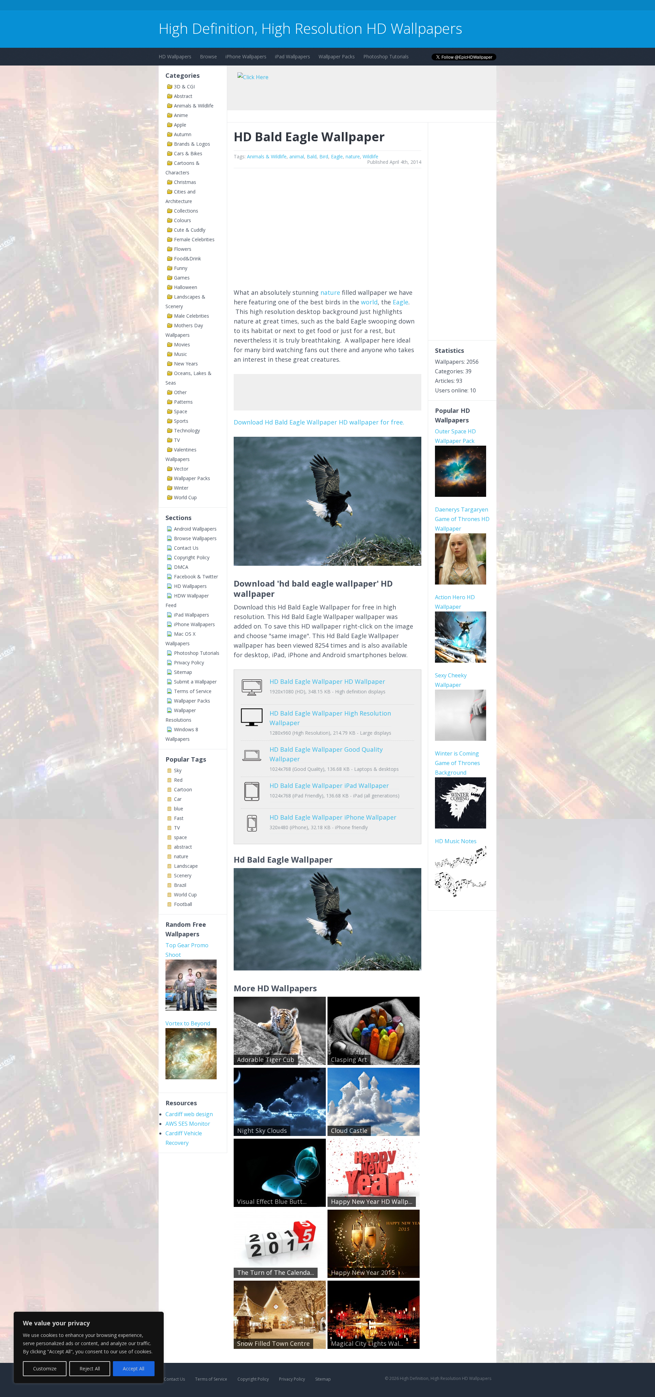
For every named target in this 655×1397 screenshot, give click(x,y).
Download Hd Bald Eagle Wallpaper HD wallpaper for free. (319, 422)
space (180, 837)
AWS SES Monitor (187, 1123)
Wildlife (370, 156)
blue (178, 808)
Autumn (182, 134)
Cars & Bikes (188, 153)
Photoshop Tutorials (386, 56)
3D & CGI (184, 86)
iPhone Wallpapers (245, 56)
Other (180, 392)
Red (178, 780)
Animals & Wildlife (194, 105)
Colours (182, 220)
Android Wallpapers (195, 528)
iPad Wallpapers (292, 56)
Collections (186, 210)
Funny (180, 268)
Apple (180, 124)
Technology (187, 430)
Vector (181, 468)
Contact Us (186, 548)
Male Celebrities (191, 316)
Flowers (182, 249)
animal (296, 156)
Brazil (180, 885)
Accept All (133, 1368)
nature (181, 856)
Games (182, 277)
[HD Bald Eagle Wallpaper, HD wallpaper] (327, 968)
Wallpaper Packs (337, 56)
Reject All (89, 1368)
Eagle (337, 156)
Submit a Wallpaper (195, 681)
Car (177, 799)
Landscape (186, 866)
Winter (181, 488)
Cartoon (183, 789)
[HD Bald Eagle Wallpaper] (327, 563)
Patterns (183, 402)
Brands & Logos (192, 144)
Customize (45, 1368)
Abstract (183, 96)
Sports (181, 421)
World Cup (185, 497)
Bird (323, 156)
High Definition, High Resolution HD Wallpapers (310, 28)
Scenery (182, 875)
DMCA (181, 567)
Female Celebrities (194, 239)
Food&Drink (187, 258)
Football (183, 904)
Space (180, 411)
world (369, 302)
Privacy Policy (189, 662)
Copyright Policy (191, 557)
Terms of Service (193, 691)
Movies (182, 344)
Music (180, 354)
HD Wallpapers (175, 56)
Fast (179, 818)
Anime (181, 115)
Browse (208, 56)
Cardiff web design (189, 1114)
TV (177, 440)
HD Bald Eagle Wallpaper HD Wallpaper (327, 681)
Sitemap (183, 672)
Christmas (185, 182)
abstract (183, 847)
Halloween (185, 287)
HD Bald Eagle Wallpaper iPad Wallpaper (329, 785)
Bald (312, 156)
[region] (89, 1347)
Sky (177, 770)
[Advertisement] (283, 6)
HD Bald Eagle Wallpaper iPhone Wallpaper (333, 817)
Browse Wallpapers (195, 538)
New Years (186, 363)
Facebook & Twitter (196, 576)
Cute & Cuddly (189, 230)
